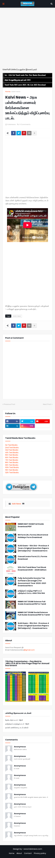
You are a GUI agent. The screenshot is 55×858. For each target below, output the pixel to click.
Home (7, 91)
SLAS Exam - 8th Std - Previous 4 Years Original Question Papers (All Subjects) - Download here (33, 625)
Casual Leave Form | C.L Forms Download (32, 557)
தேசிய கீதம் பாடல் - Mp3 (14, 720)
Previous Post (9, 404)
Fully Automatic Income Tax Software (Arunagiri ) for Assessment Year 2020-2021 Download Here (32, 582)
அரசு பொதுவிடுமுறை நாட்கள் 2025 (18, 80)
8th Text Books (11, 462)
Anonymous (20, 747)
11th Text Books (11, 470)
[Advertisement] (27, 38)
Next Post (47, 404)
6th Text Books (11, 457)
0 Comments (24, 124)
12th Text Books (12, 472)
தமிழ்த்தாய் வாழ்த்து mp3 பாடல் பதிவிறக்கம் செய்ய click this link (31, 592)
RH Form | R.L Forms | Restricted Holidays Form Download (33, 536)
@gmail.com (29, 650)
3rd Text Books (11, 450)
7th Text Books (11, 460)
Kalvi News (16, 503)
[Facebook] (13, 133)
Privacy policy (40, 853)
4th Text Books (11, 452)
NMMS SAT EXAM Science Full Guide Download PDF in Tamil (32, 602)
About (19, 853)
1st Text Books (11, 445)
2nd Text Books (12, 447)
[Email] (29, 133)
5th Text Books (11, 455)
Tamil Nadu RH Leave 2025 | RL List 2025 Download (25, 85)
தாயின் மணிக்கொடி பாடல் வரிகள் (16, 727)
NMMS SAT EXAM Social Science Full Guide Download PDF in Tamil (34, 613)
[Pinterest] (24, 133)
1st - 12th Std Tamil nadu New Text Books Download (25, 75)
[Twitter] (18, 133)
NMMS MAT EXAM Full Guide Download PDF (31, 525)
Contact (28, 853)
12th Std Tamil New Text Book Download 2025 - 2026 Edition (32, 568)
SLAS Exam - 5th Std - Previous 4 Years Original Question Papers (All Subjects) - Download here (33, 548)
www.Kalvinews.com (33, 849)
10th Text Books (12, 467)
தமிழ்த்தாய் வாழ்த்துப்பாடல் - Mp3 (17, 724)
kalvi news (16, 91)
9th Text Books (11, 465)
